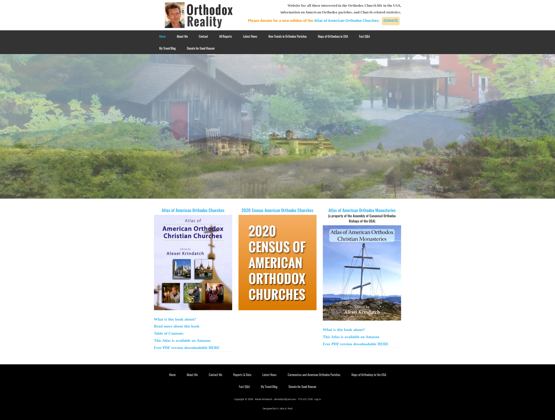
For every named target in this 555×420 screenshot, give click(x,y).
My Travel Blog (269, 386)
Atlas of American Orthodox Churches (346, 21)
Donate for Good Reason (302, 386)
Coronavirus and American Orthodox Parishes (314, 374)
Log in (318, 399)
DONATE (391, 21)
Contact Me (215, 374)
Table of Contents (168, 333)
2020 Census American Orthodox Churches (277, 210)
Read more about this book (176, 326)
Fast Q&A (244, 386)
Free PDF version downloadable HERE (187, 347)
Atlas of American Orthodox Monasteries (362, 210)
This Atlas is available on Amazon (182, 340)
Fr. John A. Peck (284, 408)
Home (172, 374)
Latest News (269, 374)
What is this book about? (175, 319)
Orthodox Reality (199, 15)
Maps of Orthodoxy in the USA (368, 374)
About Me (192, 374)
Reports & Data (242, 374)
